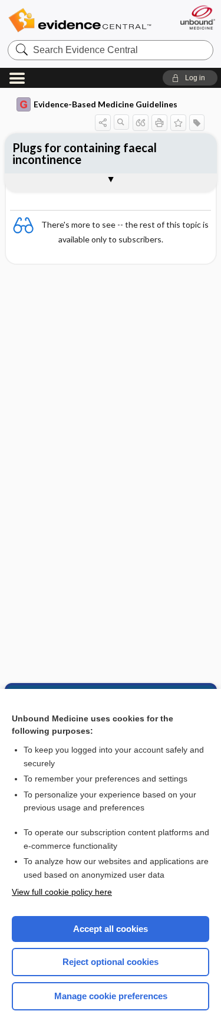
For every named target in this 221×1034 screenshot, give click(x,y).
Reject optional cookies (110, 962)
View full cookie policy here (62, 892)
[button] (190, 78)
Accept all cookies (110, 929)
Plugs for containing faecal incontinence (84, 153)
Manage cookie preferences (110, 996)
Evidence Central (79, 20)
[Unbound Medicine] (197, 17)
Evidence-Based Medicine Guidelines (105, 104)
